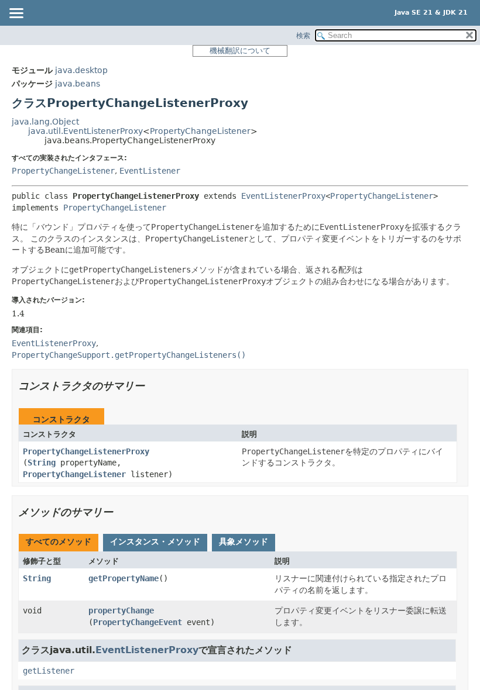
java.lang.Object (45, 121)
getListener (48, 670)
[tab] (58, 542)
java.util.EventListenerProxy (85, 131)
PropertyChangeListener (200, 131)
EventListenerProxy (283, 196)
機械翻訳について (240, 50)
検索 (303, 36)
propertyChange (121, 610)
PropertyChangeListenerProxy (86, 451)
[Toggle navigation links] (16, 14)
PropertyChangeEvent (137, 622)
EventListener (149, 170)
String (42, 462)
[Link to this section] (152, 386)
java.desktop (81, 70)
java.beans (77, 83)
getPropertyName (123, 578)
